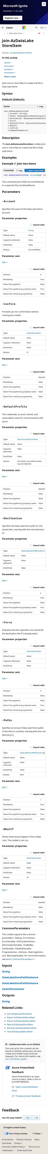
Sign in (43, 27)
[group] (24, 121)
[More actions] (43, 33)
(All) (4, 262)
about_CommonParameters (19, 959)
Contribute (6, 1143)
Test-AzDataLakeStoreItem (20, 1031)
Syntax (7, 63)
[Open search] (36, 27)
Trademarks (7, 1150)
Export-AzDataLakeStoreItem (21, 1017)
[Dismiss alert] (44, 4)
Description (9, 66)
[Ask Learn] (39, 33)
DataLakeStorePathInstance (33, 551)
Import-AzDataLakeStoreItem (21, 1021)
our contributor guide (15, 1059)
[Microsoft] (24, 27)
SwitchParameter (34, 333)
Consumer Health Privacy (13, 1147)
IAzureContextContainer (27, 439)
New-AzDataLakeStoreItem (20, 1024)
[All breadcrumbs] (4, 33)
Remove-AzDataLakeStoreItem (21, 1028)
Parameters (9, 73)
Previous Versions (24, 1139)
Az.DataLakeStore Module (21, 53)
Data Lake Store (15, 33)
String (31, 230)
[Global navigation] (2, 27)
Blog (37, 1139)
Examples (8, 69)
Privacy (17, 1143)
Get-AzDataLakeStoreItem (19, 1013)
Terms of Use (34, 1147)
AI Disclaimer (7, 1139)
